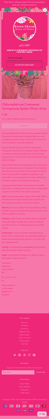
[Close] (45, 10)
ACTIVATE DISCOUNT (24, 65)
